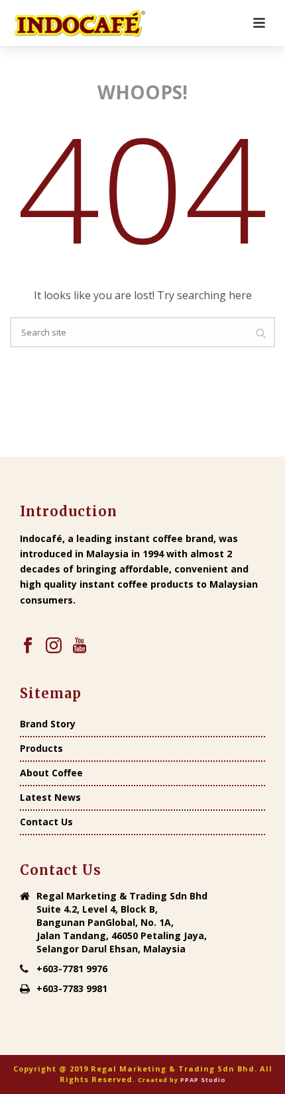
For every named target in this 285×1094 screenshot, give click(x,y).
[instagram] (54, 646)
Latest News (50, 797)
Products (41, 748)
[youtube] (79, 646)
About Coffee (51, 773)
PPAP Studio (203, 1079)
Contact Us (46, 822)
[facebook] (28, 646)
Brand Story (48, 724)
